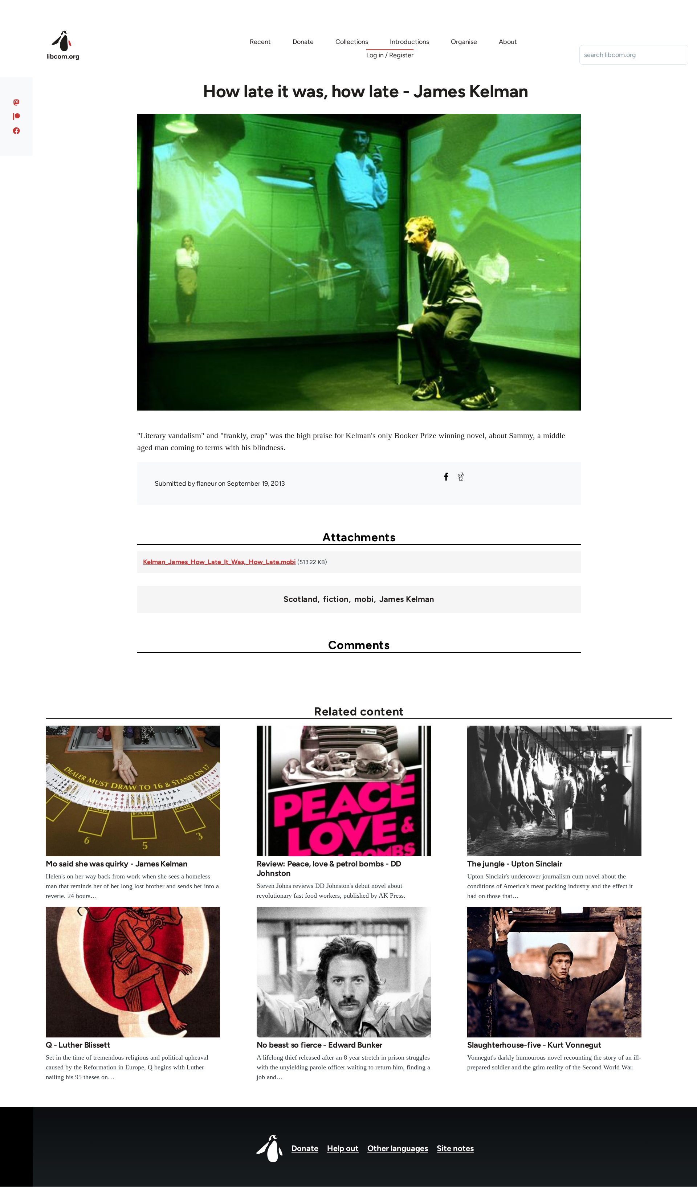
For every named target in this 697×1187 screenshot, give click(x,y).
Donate (305, 1148)
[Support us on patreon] (16, 116)
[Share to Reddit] (460, 476)
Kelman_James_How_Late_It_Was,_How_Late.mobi (219, 562)
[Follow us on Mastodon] (16, 102)
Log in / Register (389, 55)
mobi (364, 599)
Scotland (301, 599)
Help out (343, 1148)
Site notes (455, 1148)
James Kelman (407, 599)
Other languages (397, 1148)
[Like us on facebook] (16, 130)
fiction (336, 599)
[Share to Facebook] (446, 476)
